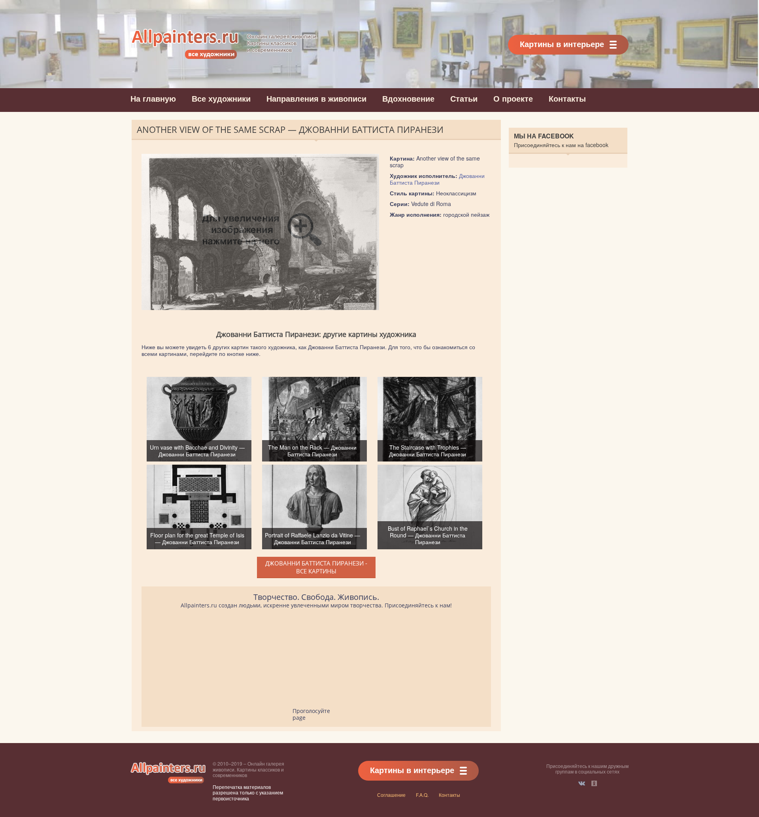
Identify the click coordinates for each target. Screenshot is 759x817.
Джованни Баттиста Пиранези (437, 179)
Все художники (221, 98)
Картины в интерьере (562, 43)
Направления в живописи (316, 98)
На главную (153, 98)
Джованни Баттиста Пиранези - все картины (316, 567)
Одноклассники (594, 783)
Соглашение (391, 794)
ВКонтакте (581, 783)
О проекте (513, 98)
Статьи (464, 98)
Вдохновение (408, 98)
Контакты (567, 98)
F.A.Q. (422, 794)
